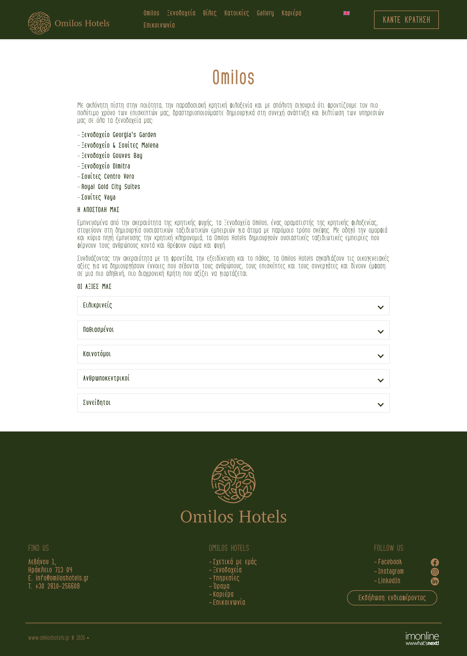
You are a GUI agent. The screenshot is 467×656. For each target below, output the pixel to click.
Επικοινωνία (159, 25)
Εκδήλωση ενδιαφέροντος (392, 598)
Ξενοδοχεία (181, 13)
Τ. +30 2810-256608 (54, 586)
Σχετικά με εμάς (235, 562)
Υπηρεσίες (226, 578)
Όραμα (221, 586)
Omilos (151, 13)
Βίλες (210, 13)
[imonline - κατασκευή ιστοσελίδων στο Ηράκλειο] (422, 638)
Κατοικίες (236, 13)
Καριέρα (291, 13)
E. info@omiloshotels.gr (60, 578)
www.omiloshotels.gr (48, 638)
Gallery (265, 13)
